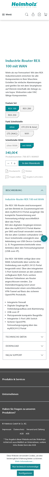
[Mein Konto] (33, 15)
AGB (22, 434)
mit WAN (26, 145)
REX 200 (27, 108)
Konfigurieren (25, 473)
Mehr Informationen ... (24, 461)
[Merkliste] (39, 14)
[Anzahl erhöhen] (15, 163)
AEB (27, 434)
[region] (24, 40)
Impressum (6, 429)
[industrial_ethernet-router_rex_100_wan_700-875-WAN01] (24, 40)
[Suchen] (26, 15)
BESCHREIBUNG (14, 190)
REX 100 (12, 108)
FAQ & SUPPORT (14, 355)
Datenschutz (18, 429)
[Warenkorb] (45, 14)
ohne (12, 127)
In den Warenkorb (31, 163)
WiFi (27, 133)
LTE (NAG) (12, 133)
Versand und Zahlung (36, 429)
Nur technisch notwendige (25, 466)
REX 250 (12, 115)
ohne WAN (13, 145)
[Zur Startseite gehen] (25, 5)
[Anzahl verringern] (8, 163)
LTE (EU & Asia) (29, 127)
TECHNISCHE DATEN (16, 337)
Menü (9, 14)
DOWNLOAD (12, 346)
